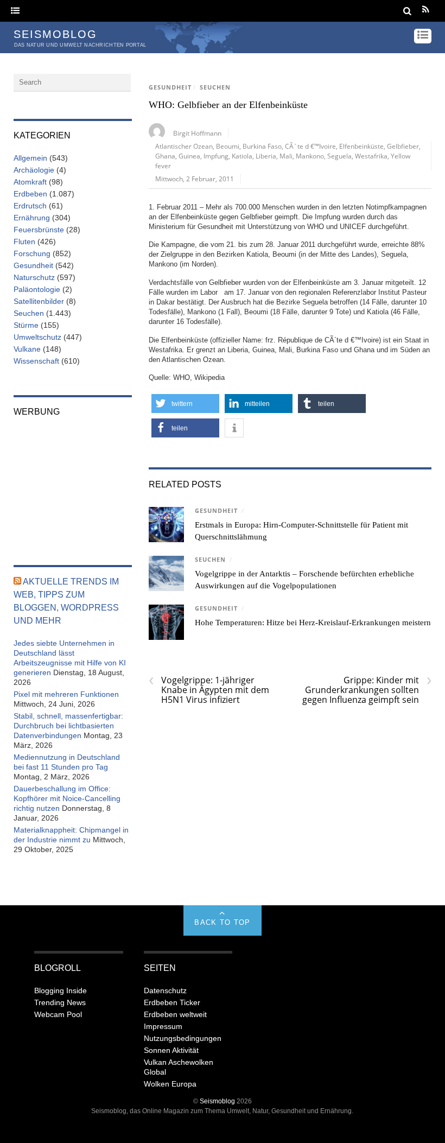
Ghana (165, 155)
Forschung (32, 253)
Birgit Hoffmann (197, 133)
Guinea (189, 155)
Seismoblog (217, 1100)
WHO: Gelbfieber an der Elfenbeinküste (228, 104)
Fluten (24, 241)
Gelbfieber (403, 146)
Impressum (163, 1026)
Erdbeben (30, 193)
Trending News (60, 1002)
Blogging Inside (60, 990)
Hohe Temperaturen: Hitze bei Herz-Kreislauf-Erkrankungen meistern (313, 622)
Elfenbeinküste (361, 146)
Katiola (242, 155)
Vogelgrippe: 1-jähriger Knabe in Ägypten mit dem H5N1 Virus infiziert (209, 689)
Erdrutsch (30, 205)
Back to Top (222, 922)
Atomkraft (30, 181)
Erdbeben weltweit (175, 1014)
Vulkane (27, 349)
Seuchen (215, 87)
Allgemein (30, 158)
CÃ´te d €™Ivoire (310, 146)
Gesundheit (170, 87)
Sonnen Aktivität (171, 1050)
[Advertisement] (73, 483)
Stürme (26, 325)
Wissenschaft (36, 361)
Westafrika (371, 155)
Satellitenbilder (39, 301)
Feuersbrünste (39, 229)
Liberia (266, 155)
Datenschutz (165, 990)
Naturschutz (34, 277)
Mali (286, 155)
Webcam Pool (58, 1014)
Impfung (216, 155)
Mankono (310, 155)
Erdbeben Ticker (172, 1002)
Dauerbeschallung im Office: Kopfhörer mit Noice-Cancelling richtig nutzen (67, 798)
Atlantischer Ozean (184, 146)
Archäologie (34, 170)
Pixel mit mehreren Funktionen (66, 694)
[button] (185, 403)
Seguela (339, 155)
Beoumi (227, 146)
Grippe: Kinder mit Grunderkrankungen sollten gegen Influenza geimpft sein (366, 689)
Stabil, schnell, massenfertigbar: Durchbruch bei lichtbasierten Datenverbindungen (68, 726)
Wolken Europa (170, 1084)
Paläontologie (37, 289)
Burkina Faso (262, 146)
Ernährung (32, 217)
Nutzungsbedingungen (182, 1038)
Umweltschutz (37, 337)
